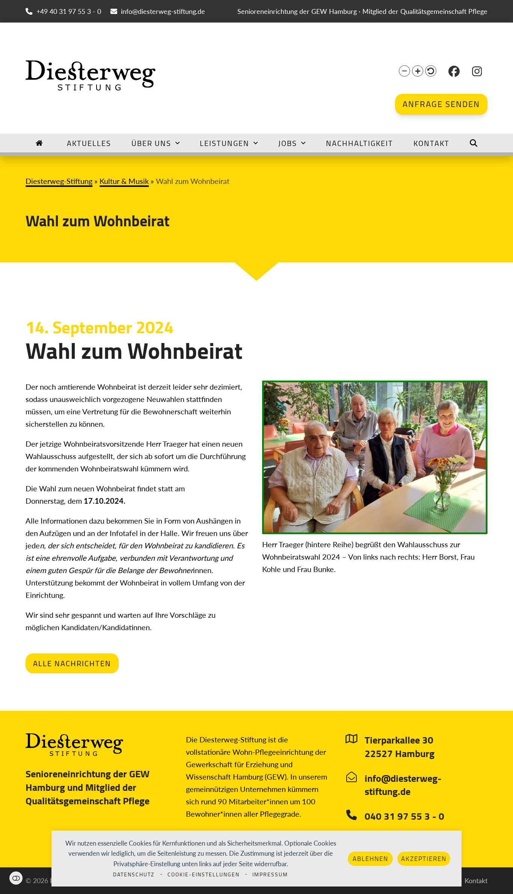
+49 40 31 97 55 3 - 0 (68, 11)
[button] (404, 71)
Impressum (270, 874)
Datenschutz (134, 874)
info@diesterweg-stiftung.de (163, 11)
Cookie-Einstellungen (203, 874)
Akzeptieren (424, 859)
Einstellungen (16, 878)
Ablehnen (370, 859)
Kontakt (476, 880)
